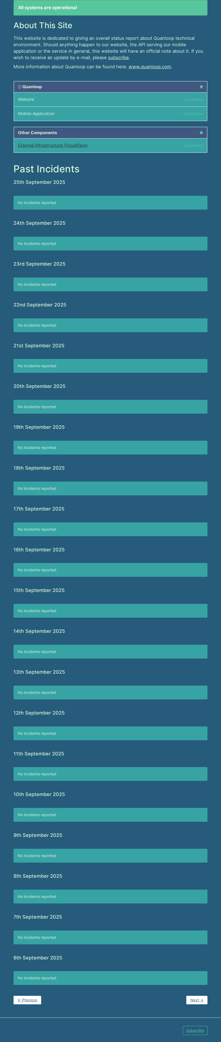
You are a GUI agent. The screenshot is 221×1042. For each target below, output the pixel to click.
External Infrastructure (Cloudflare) (53, 145)
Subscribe (195, 1030)
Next (196, 1000)
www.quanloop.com (150, 66)
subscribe (118, 57)
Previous (27, 1000)
